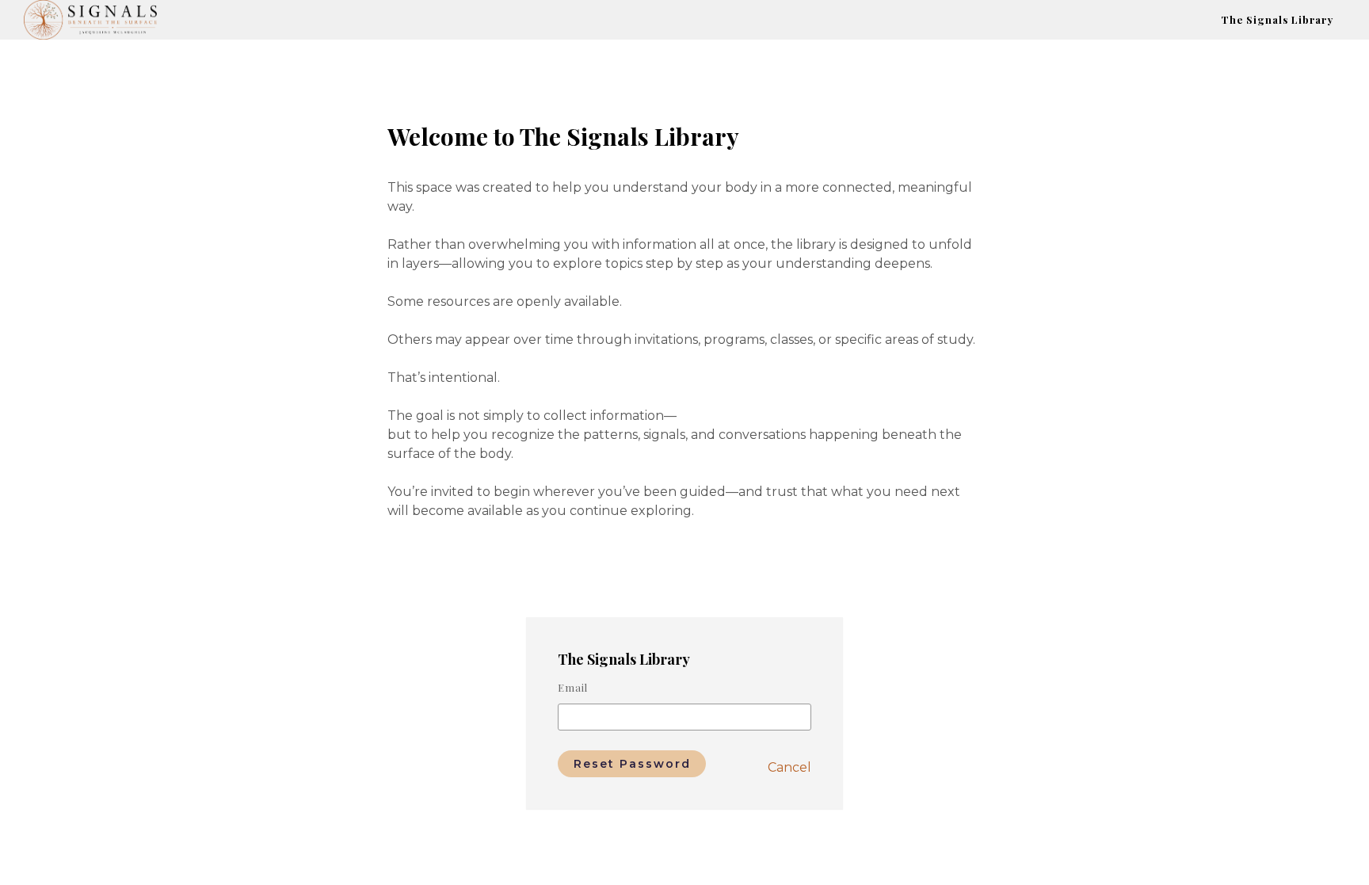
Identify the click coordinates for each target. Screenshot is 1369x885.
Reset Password (632, 764)
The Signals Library (1277, 19)
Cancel (789, 767)
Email (573, 687)
